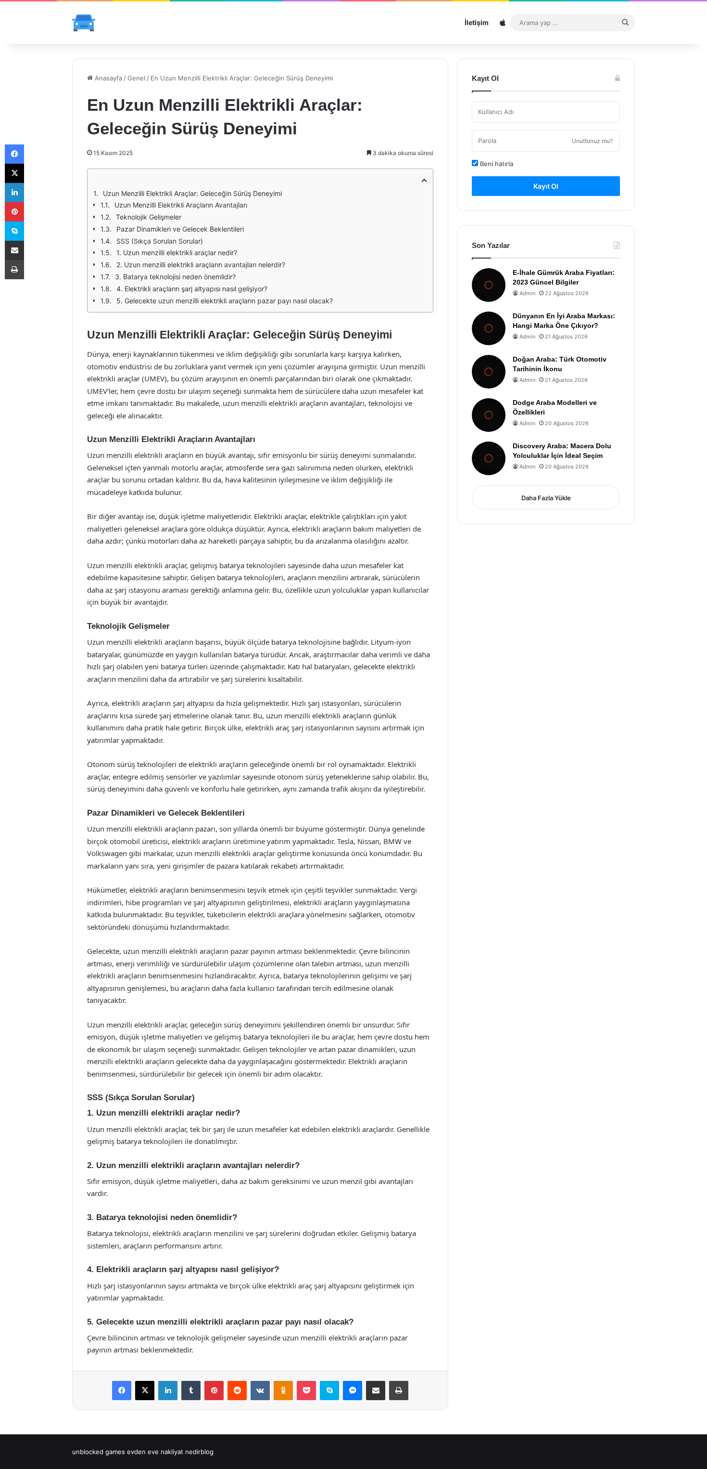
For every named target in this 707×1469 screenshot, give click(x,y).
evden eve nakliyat (155, 1452)
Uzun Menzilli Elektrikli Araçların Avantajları (180, 205)
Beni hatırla (495, 164)
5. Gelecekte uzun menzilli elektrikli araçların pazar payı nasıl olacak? (224, 301)
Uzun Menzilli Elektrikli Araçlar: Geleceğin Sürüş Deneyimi (192, 193)
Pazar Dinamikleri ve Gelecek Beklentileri (180, 229)
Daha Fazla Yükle (546, 498)
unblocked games (98, 1452)
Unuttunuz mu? (592, 140)
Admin (527, 293)
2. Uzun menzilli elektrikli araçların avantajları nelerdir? (200, 264)
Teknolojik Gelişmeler (148, 217)
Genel (136, 78)
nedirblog (199, 1452)
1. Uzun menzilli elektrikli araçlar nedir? (176, 252)
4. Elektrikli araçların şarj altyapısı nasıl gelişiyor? (191, 289)
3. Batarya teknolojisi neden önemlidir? (175, 277)
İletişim (477, 22)
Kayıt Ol (545, 186)
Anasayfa (107, 78)
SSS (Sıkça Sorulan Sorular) (159, 241)
